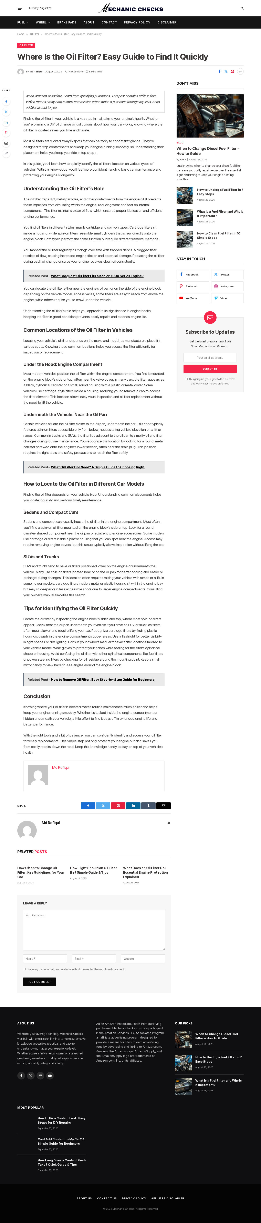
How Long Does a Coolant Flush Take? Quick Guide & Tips (62, 1162)
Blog (180, 142)
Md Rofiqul (36, 71)
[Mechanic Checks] (130, 8)
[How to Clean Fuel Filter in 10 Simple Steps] (185, 239)
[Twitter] (6, 112)
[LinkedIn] (6, 122)
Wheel (41, 22)
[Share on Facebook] (219, 71)
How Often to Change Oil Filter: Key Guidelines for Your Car (40, 872)
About (89, 22)
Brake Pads (66, 22)
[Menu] (20, 8)
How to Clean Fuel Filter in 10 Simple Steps (218, 235)
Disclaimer (167, 22)
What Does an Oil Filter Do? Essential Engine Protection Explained (145, 872)
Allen (183, 159)
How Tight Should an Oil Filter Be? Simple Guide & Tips (93, 870)
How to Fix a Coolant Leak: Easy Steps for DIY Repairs (61, 1120)
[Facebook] (6, 101)
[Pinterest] (6, 133)
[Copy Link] (6, 153)
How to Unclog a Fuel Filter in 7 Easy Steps (220, 192)
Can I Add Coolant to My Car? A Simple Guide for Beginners (61, 1141)
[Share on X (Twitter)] (226, 71)
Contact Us (107, 1198)
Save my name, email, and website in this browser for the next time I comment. (76, 969)
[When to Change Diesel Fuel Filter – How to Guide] (210, 116)
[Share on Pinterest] (232, 71)
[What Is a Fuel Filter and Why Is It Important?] (185, 217)
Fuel (21, 22)
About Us (84, 1198)
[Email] (6, 143)
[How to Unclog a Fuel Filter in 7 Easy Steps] (185, 195)
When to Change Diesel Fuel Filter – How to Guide (208, 151)
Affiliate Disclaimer (167, 1198)
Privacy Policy (137, 22)
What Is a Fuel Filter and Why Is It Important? (220, 214)
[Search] (242, 8)
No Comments (76, 71)
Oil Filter (26, 45)
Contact (109, 22)
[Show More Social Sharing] (240, 71)
